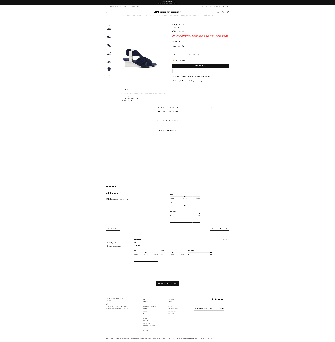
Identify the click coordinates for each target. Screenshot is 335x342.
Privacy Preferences (149, 325)
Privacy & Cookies (123, 308)
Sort (107, 235)
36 (179, 54)
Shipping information (167, 107)
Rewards (196, 16)
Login (201, 81)
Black (174, 45)
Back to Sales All (168, 283)
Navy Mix (183, 45)
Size (174, 51)
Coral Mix (178, 45)
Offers (145, 308)
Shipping (145, 301)
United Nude (113, 306)
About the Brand (207, 16)
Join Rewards (209, 81)
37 (184, 54)
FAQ (144, 313)
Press (170, 306)
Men (146, 16)
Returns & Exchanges (149, 306)
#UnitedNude (172, 311)
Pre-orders (146, 303)
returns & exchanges (167, 112)
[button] (178, 28)
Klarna (145, 318)
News (169, 303)
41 (203, 54)
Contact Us (146, 323)
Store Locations (173, 308)
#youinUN (171, 313)
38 (189, 54)
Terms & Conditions (111, 308)
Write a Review (220, 229)
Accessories (174, 16)
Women (139, 16)
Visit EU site (225, 6)
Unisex (152, 16)
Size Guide (146, 311)
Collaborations (162, 16)
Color (178, 42)
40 (199, 54)
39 (194, 54)
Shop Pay (145, 320)
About (170, 301)
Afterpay (146, 315)
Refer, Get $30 (186, 16)
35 (175, 54)
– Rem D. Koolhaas (159, 338)
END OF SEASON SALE (128, 16)
